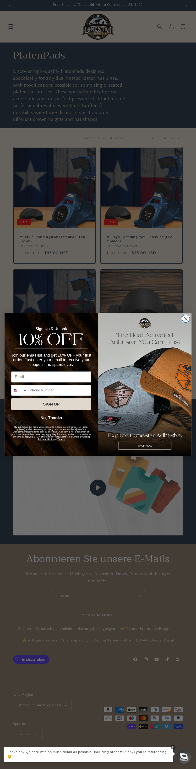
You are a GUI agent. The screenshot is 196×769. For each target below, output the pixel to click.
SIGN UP (51, 404)
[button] (184, 757)
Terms (61, 439)
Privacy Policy (46, 439)
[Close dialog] (186, 319)
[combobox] (19, 390)
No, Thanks (51, 418)
